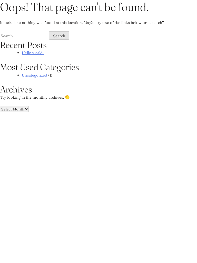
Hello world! (33, 52)
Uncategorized (34, 75)
